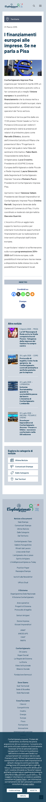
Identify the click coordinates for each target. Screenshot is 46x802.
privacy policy (28, 784)
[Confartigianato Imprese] (13, 5)
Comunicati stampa (24, 466)
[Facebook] (14, 294)
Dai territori (20, 479)
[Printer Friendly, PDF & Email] (23, 307)
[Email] (28, 294)
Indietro (23, 282)
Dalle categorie (22, 473)
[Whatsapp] (23, 294)
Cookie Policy (21, 779)
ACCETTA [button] (33, 790)
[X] (18, 294)
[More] (32, 294)
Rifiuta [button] (23, 796)
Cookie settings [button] (14, 790)
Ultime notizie (21, 460)
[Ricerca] (33, 6)
